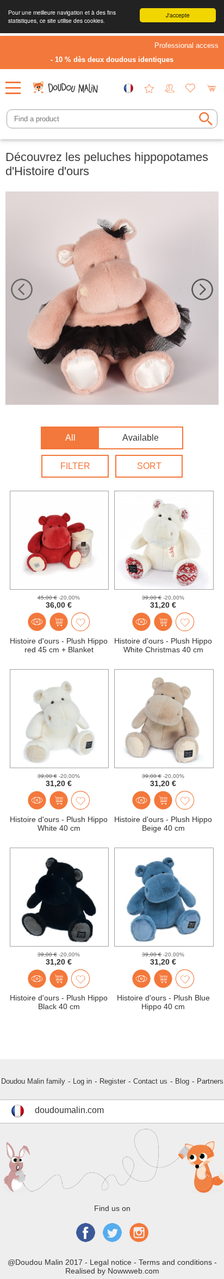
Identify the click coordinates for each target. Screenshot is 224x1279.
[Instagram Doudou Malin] (139, 1233)
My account (170, 88)
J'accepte (178, 15)
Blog (182, 1081)
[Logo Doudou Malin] (66, 83)
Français (128, 88)
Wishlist (190, 88)
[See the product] (37, 622)
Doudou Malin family (33, 1081)
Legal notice (111, 1262)
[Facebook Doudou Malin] (85, 1233)
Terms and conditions (175, 1262)
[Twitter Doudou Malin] (112, 1233)
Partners (210, 1081)
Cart (211, 88)
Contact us (150, 1081)
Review (149, 88)
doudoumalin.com (69, 1110)
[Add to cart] (59, 622)
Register (112, 1081)
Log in (82, 1081)
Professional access (186, 45)
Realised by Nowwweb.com (112, 1270)
